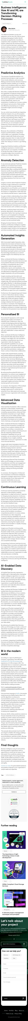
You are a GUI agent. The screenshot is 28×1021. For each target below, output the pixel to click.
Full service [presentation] (6, 955)
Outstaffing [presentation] (6, 958)
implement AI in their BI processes (10, 661)
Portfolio (11, 1010)
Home (6, 1010)
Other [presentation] (14, 958)
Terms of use (9, 1013)
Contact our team (6, 765)
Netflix (18, 693)
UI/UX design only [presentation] (16, 955)
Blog (16, 1010)
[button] (25, 1)
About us (21, 1010)
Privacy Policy (18, 1013)
